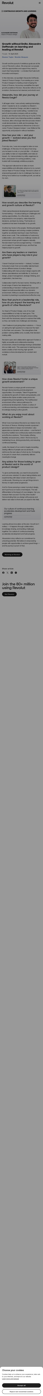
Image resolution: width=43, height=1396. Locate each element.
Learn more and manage (10, 1379)
